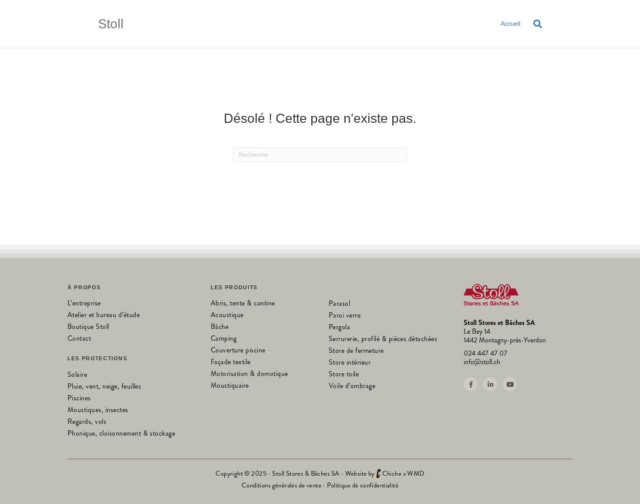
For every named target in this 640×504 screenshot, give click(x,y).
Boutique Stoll (88, 327)
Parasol (339, 304)
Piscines (79, 399)
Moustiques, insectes (97, 410)
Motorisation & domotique (249, 374)
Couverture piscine (238, 351)
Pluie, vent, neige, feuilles (104, 387)
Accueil (510, 23)
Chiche (392, 473)
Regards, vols (86, 422)
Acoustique (227, 315)
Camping (223, 339)
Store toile (344, 375)
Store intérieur (350, 363)
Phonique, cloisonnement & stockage (121, 434)
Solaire (77, 375)
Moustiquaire (230, 386)
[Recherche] (534, 24)
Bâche (220, 327)
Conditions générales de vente (281, 485)
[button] (471, 384)
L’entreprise (84, 304)
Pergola (339, 328)
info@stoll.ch (482, 362)
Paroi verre (344, 316)
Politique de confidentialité (362, 485)
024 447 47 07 (485, 353)
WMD (415, 473)
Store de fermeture (356, 351)
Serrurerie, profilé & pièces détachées (383, 339)
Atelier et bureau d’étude (103, 315)
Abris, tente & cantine (243, 304)
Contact (79, 339)
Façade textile (231, 363)
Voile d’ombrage (352, 386)
